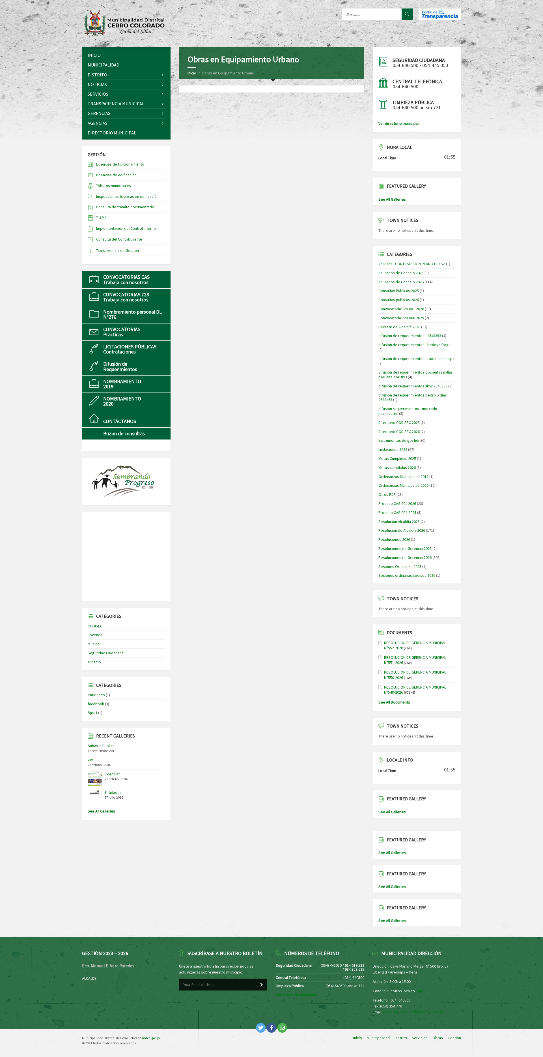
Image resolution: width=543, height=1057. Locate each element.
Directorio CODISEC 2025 (399, 422)
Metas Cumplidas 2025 (397, 458)
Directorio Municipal (112, 133)
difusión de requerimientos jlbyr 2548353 (412, 386)
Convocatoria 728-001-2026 (401, 308)
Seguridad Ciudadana (106, 652)
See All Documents (394, 702)
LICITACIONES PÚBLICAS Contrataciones (129, 349)
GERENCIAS (99, 113)
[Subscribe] (261, 985)
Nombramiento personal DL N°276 (132, 314)
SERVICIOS (98, 94)
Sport (92, 712)
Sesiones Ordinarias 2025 (399, 566)
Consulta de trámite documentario (125, 206)
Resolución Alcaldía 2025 (399, 521)
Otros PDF (387, 494)
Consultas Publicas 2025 (398, 290)
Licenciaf (112, 774)
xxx (90, 759)
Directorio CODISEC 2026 (399, 431)
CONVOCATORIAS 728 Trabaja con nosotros (126, 297)
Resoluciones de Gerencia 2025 (405, 548)
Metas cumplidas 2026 (397, 467)
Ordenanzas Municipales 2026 (403, 485)
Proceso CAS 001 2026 (397, 503)
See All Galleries (101, 811)
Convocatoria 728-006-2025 (401, 317)
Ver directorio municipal (398, 123)
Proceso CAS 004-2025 (397, 512)
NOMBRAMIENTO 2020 (122, 401)
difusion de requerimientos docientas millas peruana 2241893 (415, 375)
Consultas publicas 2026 (398, 299)
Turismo (94, 661)
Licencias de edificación (116, 174)
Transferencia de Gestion (117, 250)
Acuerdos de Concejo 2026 (401, 281)
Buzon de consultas (124, 433)
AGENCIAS (97, 123)
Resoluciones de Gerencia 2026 (405, 557)
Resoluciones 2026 (394, 539)
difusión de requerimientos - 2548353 (409, 335)
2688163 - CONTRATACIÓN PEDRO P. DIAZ (411, 263)
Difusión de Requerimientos (120, 366)
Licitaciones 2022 (392, 449)
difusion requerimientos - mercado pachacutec (407, 411)
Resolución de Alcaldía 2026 (401, 530)
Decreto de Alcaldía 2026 (399, 326)
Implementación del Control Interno (126, 228)
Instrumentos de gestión (399, 440)
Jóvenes (95, 634)
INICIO (94, 55)
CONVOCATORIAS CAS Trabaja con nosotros (126, 279)
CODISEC (95, 626)
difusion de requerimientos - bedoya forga (414, 344)
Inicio (192, 73)
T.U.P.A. (101, 217)
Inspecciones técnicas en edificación (127, 196)
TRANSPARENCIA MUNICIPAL (116, 103)
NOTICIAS (97, 84)
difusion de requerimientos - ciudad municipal (416, 358)
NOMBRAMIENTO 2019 (122, 384)
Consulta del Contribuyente (119, 239)
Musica (93, 643)
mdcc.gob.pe (151, 1038)
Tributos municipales (113, 185)
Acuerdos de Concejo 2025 (401, 272)
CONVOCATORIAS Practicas (121, 332)
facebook (96, 703)
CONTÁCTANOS (119, 421)
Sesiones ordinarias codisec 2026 (406, 575)
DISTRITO (97, 75)
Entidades (113, 792)
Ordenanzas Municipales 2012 (403, 476)
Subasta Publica (101, 745)
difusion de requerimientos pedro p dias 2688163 (412, 397)
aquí (419, 990)
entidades (96, 694)
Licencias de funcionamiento (120, 164)
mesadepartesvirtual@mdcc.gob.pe (414, 1012)
